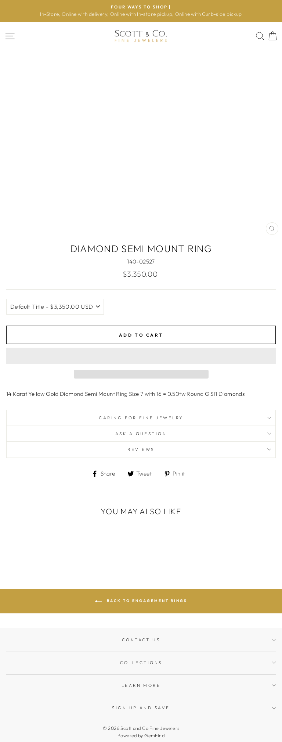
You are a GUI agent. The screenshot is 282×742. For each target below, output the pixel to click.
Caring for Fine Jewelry (141, 417)
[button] (141, 356)
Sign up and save (141, 707)
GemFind (154, 735)
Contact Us (141, 639)
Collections (141, 662)
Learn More (141, 685)
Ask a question (141, 433)
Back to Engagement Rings (146, 601)
